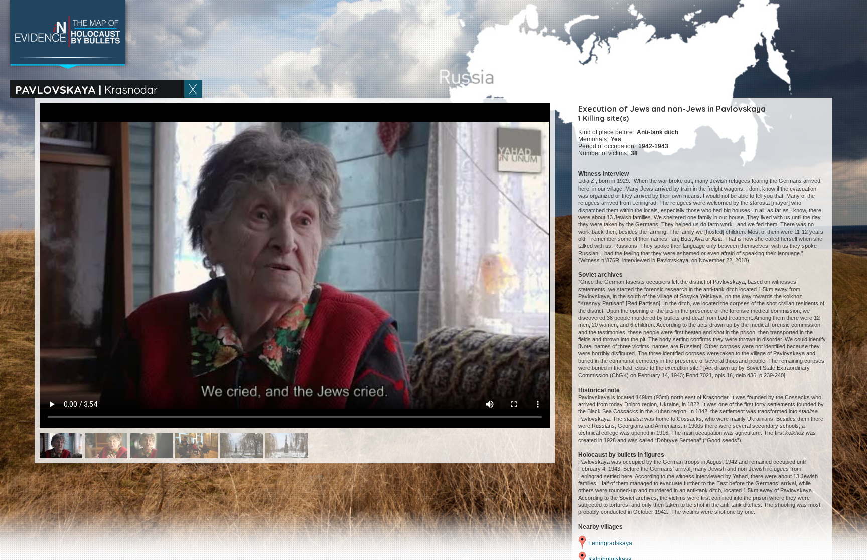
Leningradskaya (610, 543)
